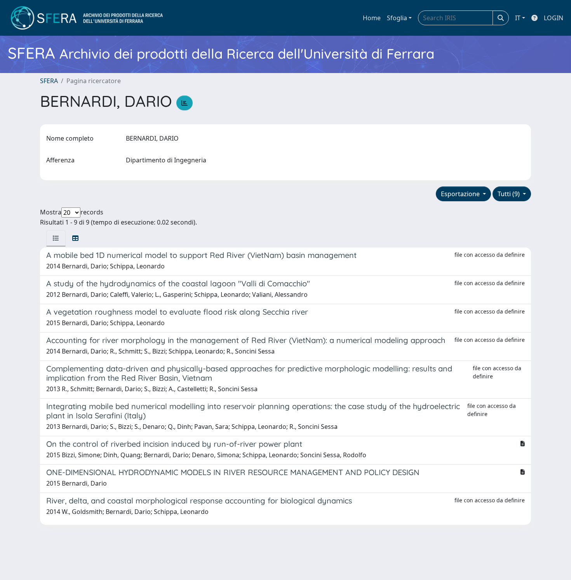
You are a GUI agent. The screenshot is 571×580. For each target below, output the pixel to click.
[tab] (56, 238)
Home (372, 18)
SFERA (49, 81)
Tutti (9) (509, 194)
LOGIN (553, 18)
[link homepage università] (87, 18)
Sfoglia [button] (397, 18)
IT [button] (518, 18)
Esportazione (461, 194)
